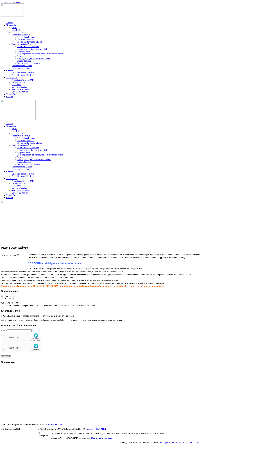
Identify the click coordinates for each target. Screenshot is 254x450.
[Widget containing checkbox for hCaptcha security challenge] (21, 337)
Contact (9, 96)
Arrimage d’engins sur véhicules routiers (34, 58)
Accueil (9, 23)
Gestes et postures (24, 56)
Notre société (11, 77)
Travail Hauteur (18, 32)
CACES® (16, 30)
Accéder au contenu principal (13, 2)
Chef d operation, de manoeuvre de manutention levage (40, 54)
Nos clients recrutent (20, 89)
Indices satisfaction (19, 87)
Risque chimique (24, 61)
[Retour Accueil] (12, 16)
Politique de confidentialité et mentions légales (179, 442)
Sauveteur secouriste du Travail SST (32, 49)
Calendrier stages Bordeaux (23, 75)
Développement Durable (22, 65)
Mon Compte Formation (102, 438)
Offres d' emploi (18, 82)
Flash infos (10, 94)
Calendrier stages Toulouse (23, 73)
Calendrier (10, 70)
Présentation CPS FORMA (23, 80)
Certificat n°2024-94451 (96, 429)
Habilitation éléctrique (21, 35)
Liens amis (16, 84)
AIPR (14, 27)
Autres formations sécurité (22, 44)
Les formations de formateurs (29, 63)
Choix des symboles (25, 39)
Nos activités (11, 25)
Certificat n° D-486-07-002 (55, 424)
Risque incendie (23, 51)
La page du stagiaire (20, 92)
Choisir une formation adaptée (29, 42)
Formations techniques (21, 68)
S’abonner (6, 357)
